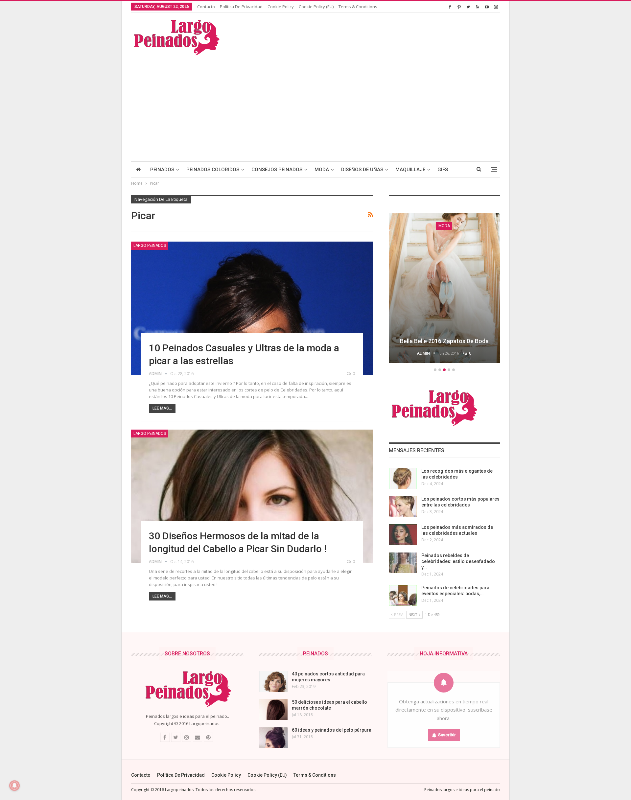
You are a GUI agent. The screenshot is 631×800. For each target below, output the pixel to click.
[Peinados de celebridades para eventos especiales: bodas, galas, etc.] (403, 595)
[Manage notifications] (14, 785)
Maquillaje (410, 170)
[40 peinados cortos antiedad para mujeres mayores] (273, 681)
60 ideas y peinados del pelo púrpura (331, 730)
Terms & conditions (358, 7)
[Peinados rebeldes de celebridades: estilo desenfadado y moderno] (403, 563)
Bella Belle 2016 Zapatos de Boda (444, 341)
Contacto (206, 7)
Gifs (442, 170)
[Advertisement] (315, 105)
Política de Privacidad (241, 7)
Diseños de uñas (362, 170)
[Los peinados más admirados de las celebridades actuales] (403, 534)
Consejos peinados (276, 170)
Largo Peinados (149, 245)
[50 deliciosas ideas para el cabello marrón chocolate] (273, 709)
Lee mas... (162, 408)
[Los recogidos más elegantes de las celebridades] (403, 478)
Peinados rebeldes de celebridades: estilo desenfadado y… (458, 561)
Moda (322, 170)
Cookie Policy (281, 7)
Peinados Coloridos (212, 170)
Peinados (162, 170)
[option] (444, 289)
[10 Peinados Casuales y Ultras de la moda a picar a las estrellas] (252, 308)
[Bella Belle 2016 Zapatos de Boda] (444, 288)
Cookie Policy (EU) (316, 7)
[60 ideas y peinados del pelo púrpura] (273, 737)
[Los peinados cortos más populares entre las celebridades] (403, 506)
